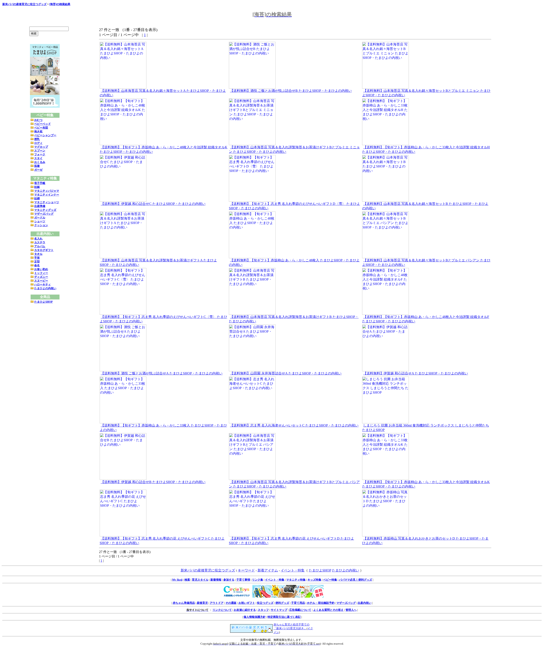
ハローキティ (42, 284)
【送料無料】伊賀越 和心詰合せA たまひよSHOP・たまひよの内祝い (415, 373)
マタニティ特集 (296, 579)
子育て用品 (298, 602)
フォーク (39, 154)
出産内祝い (364, 602)
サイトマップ (279, 609)
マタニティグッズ (45, 209)
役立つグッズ (265, 602)
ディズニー (41, 276)
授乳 (37, 139)
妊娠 (37, 187)
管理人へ (351, 609)
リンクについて (222, 609)
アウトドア (217, 602)
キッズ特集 (314, 579)
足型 (37, 261)
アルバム (39, 246)
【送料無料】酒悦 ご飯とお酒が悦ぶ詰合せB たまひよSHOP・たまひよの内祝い (291, 90)
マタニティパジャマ (46, 190)
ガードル (39, 217)
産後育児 (202, 602)
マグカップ (41, 146)
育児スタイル (200, 579)
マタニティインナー (46, 194)
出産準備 (39, 206)
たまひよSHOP (43, 301)
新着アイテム (268, 570)
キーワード (246, 570)
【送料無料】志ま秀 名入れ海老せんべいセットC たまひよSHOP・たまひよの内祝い (294, 425)
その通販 (231, 602)
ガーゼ (38, 169)
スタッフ (263, 609)
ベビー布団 (41, 127)
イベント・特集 (293, 570)
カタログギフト (44, 250)
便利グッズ (282, 602)
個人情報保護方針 (255, 616)
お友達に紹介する (245, 609)
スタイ (38, 158)
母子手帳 (39, 183)
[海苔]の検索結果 (59, 4)
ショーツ (39, 221)
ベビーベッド (42, 123)
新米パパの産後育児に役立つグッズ (24, 4)
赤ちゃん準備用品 (184, 602)
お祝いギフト (246, 602)
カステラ (39, 242)
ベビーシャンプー (45, 135)
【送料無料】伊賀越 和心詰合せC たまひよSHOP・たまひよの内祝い (153, 204)
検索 (187, 579)
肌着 (37, 165)
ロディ (38, 143)
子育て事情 (243, 579)
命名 (37, 265)
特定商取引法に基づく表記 (284, 616)
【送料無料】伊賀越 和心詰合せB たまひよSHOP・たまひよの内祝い (153, 482)
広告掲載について (300, 609)
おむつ (38, 120)
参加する (228, 579)
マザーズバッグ (44, 213)
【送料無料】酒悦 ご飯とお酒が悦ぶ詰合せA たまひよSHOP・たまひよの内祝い (161, 373)
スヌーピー (41, 280)
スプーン (39, 150)
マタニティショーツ (46, 202)
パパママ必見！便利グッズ (355, 579)
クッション (41, 225)
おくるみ (39, 162)
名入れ (38, 238)
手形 (37, 257)
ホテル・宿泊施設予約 (320, 602)
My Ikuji (177, 579)
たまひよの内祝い (45, 288)
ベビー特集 (330, 579)
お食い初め (41, 269)
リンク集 (257, 579)
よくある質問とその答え (328, 609)
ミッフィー (41, 273)
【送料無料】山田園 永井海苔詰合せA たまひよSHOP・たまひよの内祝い (285, 373)
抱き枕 (38, 131)
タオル (38, 253)
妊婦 (37, 198)
